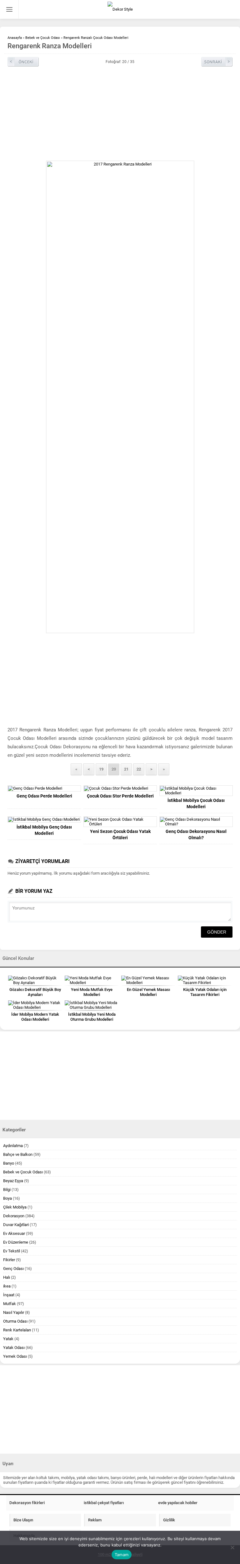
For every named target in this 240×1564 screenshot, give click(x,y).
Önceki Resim (23, 61)
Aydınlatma (13, 1145)
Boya (7, 1198)
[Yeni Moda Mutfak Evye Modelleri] (92, 980)
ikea (7, 1286)
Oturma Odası (15, 1321)
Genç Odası (13, 1268)
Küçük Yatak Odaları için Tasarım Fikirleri (205, 992)
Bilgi (7, 1189)
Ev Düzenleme (15, 1242)
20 (114, 769)
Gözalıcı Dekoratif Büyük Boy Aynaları (35, 992)
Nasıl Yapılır (13, 1312)
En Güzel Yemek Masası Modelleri (148, 992)
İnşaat (8, 1295)
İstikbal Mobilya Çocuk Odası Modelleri (196, 803)
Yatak (8, 1338)
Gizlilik (169, 1520)
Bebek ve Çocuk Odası (42, 38)
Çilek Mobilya (15, 1207)
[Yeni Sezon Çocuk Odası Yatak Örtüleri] (120, 821)
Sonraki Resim (216, 61)
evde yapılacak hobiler (178, 1502)
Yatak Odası (14, 1347)
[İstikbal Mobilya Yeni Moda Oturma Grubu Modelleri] (92, 1005)
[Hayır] (232, 1547)
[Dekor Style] (120, 9)
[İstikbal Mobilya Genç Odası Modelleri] (44, 819)
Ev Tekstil (11, 1251)
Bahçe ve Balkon (17, 1154)
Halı (6, 1277)
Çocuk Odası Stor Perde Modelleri (120, 795)
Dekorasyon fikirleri (27, 1502)
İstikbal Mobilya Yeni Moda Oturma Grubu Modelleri (92, 1017)
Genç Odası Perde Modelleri (44, 795)
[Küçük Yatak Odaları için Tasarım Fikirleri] (205, 980)
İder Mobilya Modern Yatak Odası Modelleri (35, 1017)
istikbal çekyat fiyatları (104, 1502)
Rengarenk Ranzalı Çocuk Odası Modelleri (95, 38)
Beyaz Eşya (13, 1180)
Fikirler (9, 1259)
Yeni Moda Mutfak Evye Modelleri (91, 992)
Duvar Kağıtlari (16, 1224)
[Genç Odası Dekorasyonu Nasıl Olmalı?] (196, 821)
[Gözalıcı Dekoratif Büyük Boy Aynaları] (35, 980)
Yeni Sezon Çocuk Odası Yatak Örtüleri (120, 834)
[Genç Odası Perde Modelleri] (44, 788)
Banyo (8, 1163)
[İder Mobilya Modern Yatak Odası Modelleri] (35, 1005)
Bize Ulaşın (23, 1520)
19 (101, 769)
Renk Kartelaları (17, 1330)
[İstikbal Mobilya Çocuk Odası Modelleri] (196, 790)
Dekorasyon (13, 1216)
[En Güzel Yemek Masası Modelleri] (148, 980)
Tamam (121, 1554)
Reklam (95, 1520)
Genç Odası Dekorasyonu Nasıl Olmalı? (196, 834)
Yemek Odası (15, 1356)
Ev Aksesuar (14, 1233)
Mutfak (9, 1303)
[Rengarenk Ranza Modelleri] (120, 397)
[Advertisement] (120, 113)
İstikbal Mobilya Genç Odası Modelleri (44, 830)
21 (126, 769)
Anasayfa (15, 38)
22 (139, 769)
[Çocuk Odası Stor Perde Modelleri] (120, 788)
